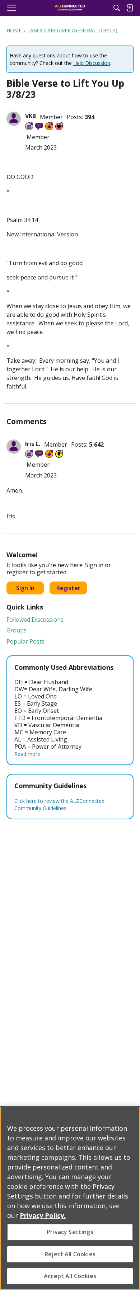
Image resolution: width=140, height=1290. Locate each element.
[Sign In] (129, 8)
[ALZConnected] (70, 8)
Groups (16, 630)
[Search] (116, 8)
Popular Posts (25, 641)
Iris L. (32, 444)
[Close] (131, 1116)
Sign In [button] (25, 588)
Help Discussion (91, 63)
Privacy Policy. (43, 1215)
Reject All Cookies (70, 1254)
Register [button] (68, 588)
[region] (70, 1198)
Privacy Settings (70, 1232)
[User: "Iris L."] (13, 446)
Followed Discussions (35, 619)
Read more (27, 753)
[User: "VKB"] (13, 119)
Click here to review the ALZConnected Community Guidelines (59, 804)
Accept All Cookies (70, 1276)
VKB (30, 116)
